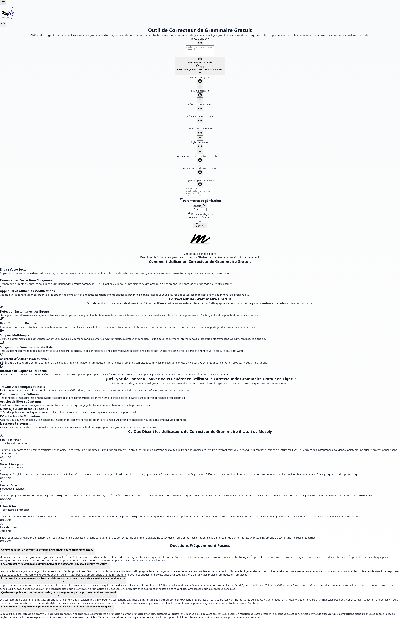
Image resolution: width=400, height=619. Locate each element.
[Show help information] (200, 42)
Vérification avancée (200, 104)
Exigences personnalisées (200, 180)
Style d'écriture (200, 90)
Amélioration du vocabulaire (200, 168)
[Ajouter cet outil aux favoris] (3, 24)
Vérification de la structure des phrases (200, 156)
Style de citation (200, 142)
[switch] (200, 165)
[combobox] (200, 86)
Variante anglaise (200, 77)
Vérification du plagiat (200, 116)
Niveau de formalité (200, 128)
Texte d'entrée (200, 38)
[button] (200, 136)
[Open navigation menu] (3, 2)
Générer (201, 226)
